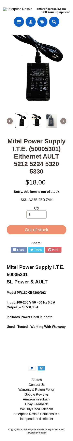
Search (36, 380)
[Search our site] (54, 22)
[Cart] (42, 22)
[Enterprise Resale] (17, 9)
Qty (36, 208)
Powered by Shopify (36, 432)
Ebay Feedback (36, 404)
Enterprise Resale (35, 429)
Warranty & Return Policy (36, 389)
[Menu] (19, 22)
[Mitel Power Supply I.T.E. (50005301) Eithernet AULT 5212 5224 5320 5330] (21, 120)
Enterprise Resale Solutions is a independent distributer (36, 416)
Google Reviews (36, 394)
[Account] (31, 22)
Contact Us (37, 384)
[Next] (63, 121)
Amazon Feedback (36, 399)
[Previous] (10, 121)
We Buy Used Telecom (36, 409)
